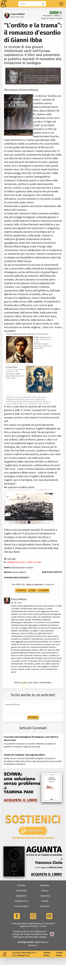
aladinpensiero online (16, 562)
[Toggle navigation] (61, 3)
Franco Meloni (19, 599)
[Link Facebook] (16, 916)
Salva (33, 590)
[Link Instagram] (33, 916)
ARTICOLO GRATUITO (53, 572)
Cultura (57, 16)
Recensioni (47, 16)
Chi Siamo (21, 885)
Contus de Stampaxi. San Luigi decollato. (24, 755)
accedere (23, 682)
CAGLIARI (11, 559)
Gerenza (44, 891)
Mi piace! (22, 590)
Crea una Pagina (21, 906)
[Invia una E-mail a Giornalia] (49, 916)
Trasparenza (44, 896)
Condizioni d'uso (21, 901)
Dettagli (33, 945)
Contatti (44, 901)
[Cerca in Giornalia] (43, 3)
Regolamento (21, 896)
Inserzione (44, 906)
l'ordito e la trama (34, 562)
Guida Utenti (21, 891)
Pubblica (34, 717)
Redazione (44, 885)
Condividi (44, 590)
